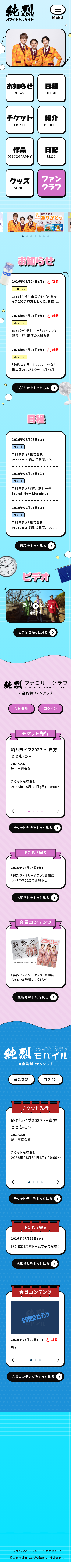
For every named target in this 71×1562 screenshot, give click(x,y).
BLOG (51, 152)
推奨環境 (55, 1557)
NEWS (19, 89)
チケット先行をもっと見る (33, 828)
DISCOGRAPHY (20, 152)
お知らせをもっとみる (33, 388)
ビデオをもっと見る (33, 632)
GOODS (20, 184)
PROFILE (51, 121)
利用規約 (52, 1551)
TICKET (19, 121)
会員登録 (21, 708)
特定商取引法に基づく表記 (27, 1557)
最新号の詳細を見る (33, 997)
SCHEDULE (51, 89)
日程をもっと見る (33, 546)
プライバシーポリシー (27, 1551)
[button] (23, 236)
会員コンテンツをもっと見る (33, 1376)
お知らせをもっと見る (33, 897)
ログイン (50, 708)
